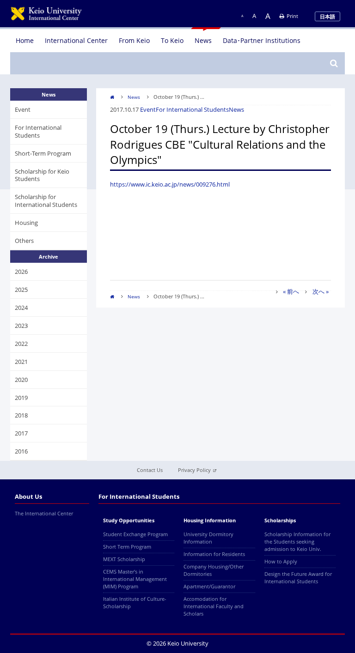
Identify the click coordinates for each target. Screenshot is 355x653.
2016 (21, 451)
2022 (21, 343)
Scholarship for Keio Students (42, 175)
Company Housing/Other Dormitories (214, 570)
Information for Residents (214, 553)
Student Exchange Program (135, 534)
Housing (26, 222)
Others (24, 240)
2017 (21, 433)
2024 (21, 307)
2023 (21, 325)
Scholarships (280, 520)
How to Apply (280, 561)
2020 (21, 379)
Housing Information (210, 520)
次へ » (320, 291)
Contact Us (150, 469)
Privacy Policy (194, 469)
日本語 (327, 16)
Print (292, 15)
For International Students (192, 109)
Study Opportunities (128, 520)
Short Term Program (127, 546)
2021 (21, 361)
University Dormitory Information (208, 538)
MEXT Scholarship (124, 559)
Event (148, 109)
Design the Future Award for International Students (298, 577)
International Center (76, 40)
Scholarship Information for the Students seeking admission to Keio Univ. (297, 541)
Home (25, 40)
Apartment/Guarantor (209, 586)
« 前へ (291, 291)
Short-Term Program (43, 153)
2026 (21, 271)
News (203, 40)
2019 (21, 397)
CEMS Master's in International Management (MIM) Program (135, 579)
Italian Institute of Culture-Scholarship (134, 602)
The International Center (44, 513)
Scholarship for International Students (46, 201)
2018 (21, 415)
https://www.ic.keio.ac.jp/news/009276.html (170, 184)
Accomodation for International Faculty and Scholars (214, 606)
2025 (21, 289)
